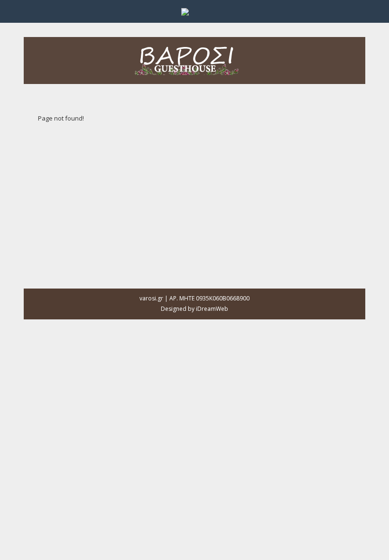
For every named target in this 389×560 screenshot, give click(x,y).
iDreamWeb (212, 309)
